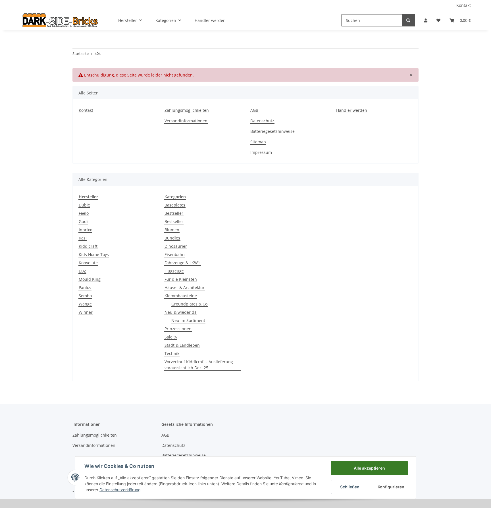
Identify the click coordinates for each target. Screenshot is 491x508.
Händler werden (210, 20)
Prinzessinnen (178, 328)
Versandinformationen (186, 120)
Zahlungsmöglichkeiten (187, 110)
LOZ (82, 271)
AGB (254, 110)
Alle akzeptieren (369, 468)
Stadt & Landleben (182, 345)
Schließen (349, 486)
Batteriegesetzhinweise (272, 131)
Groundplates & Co (189, 304)
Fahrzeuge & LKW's (183, 262)
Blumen (172, 229)
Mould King (90, 279)
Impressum (261, 152)
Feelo (84, 213)
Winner (86, 312)
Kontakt (463, 5)
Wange (85, 304)
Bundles (172, 238)
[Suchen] (408, 20)
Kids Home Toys (94, 254)
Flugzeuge (174, 271)
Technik (172, 353)
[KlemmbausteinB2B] (60, 20)
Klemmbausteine (181, 295)
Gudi (83, 221)
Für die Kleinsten (181, 279)
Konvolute (88, 262)
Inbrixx (85, 229)
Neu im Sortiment (188, 320)
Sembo (85, 295)
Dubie (84, 205)
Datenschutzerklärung (120, 489)
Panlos (85, 287)
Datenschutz (262, 120)
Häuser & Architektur (185, 287)
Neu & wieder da (181, 312)
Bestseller (174, 213)
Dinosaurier (176, 246)
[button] (425, 20)
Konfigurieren (391, 486)
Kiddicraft (88, 246)
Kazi (83, 238)
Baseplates (175, 205)
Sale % (171, 337)
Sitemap (258, 141)
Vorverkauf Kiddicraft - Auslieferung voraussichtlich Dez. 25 (199, 364)
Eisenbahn (175, 254)
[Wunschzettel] (438, 20)
